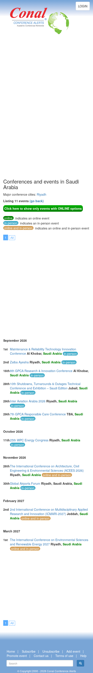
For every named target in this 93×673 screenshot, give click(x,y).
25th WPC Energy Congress (29, 440)
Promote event (17, 655)
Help (83, 655)
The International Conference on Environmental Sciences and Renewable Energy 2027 (49, 542)
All (12, 237)
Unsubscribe (50, 651)
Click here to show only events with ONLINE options (43, 208)
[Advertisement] (20, 113)
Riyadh (41, 194)
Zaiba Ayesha (19, 362)
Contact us (41, 655)
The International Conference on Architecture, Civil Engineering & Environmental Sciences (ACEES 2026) (47, 468)
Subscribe (28, 651)
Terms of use (64, 655)
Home (11, 651)
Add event (73, 651)
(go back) (37, 201)
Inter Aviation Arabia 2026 (27, 401)
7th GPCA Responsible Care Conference (38, 414)
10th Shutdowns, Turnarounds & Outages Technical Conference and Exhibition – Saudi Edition (45, 386)
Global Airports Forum (25, 483)
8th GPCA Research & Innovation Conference (41, 371)
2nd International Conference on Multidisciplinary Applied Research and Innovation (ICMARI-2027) (49, 511)
